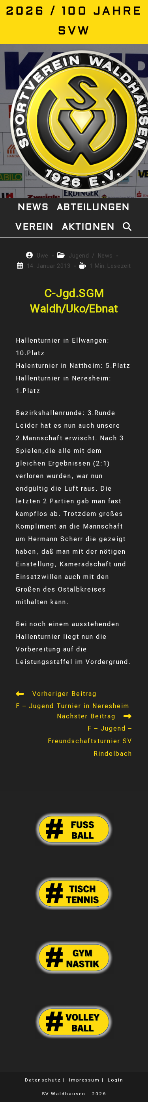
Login (116, 1080)
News (105, 255)
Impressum (84, 1080)
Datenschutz (43, 1080)
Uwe (43, 255)
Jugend (79, 255)
